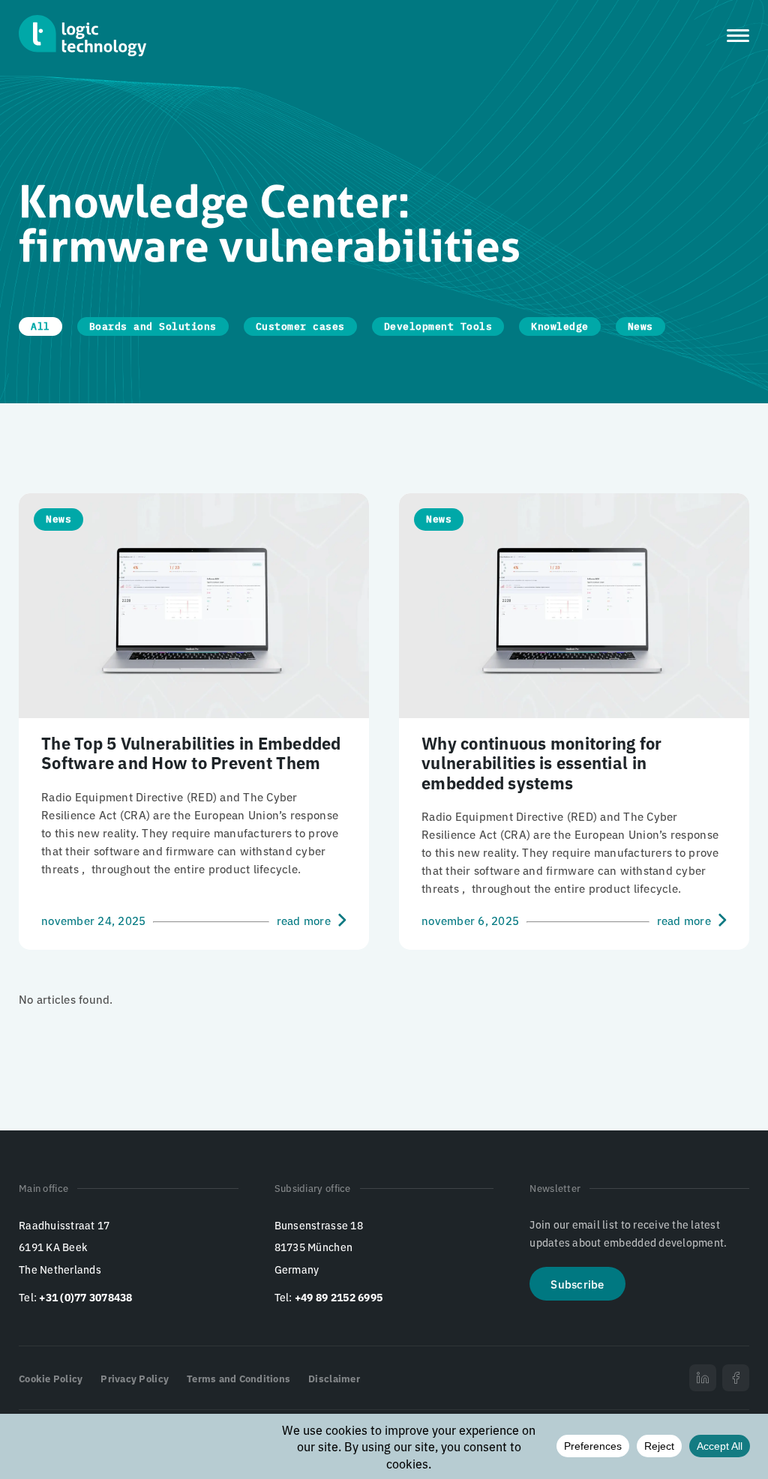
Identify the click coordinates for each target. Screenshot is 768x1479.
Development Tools (438, 326)
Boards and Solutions (153, 326)
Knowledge (560, 326)
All (40, 326)
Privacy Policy (134, 1378)
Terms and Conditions (238, 1378)
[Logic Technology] (82, 35)
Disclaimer (334, 1378)
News (640, 326)
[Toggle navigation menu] (738, 35)
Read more (304, 920)
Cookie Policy (50, 1378)
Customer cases (300, 326)
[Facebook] (735, 1377)
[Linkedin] (702, 1377)
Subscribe (577, 1284)
